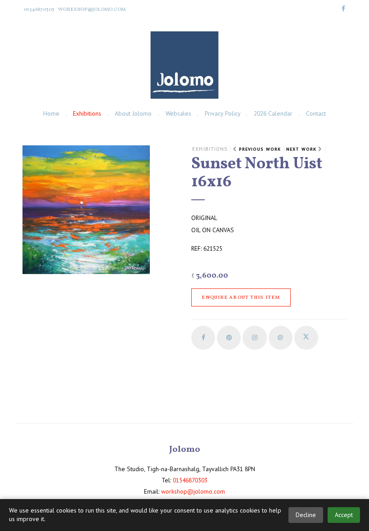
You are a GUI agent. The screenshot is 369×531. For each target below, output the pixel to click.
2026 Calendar (273, 113)
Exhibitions (87, 113)
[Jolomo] (184, 65)
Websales (178, 113)
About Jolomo (133, 113)
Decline (306, 515)
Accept (344, 515)
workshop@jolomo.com (92, 9)
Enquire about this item (241, 297)
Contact (316, 113)
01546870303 (39, 9)
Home (51, 113)
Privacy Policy (222, 113)
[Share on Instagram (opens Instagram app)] (254, 338)
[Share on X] (306, 338)
